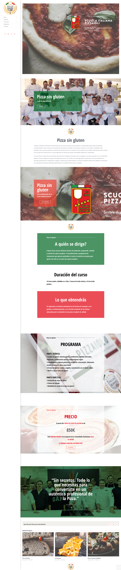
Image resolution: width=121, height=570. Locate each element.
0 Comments (32, 555)
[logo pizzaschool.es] (71, 129)
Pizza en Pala (58, 554)
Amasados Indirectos (93, 554)
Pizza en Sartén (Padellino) (28, 554)
